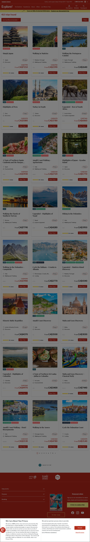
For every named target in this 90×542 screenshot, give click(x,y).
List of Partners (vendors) (49, 532)
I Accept (80, 528)
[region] (45, 530)
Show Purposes (80, 532)
